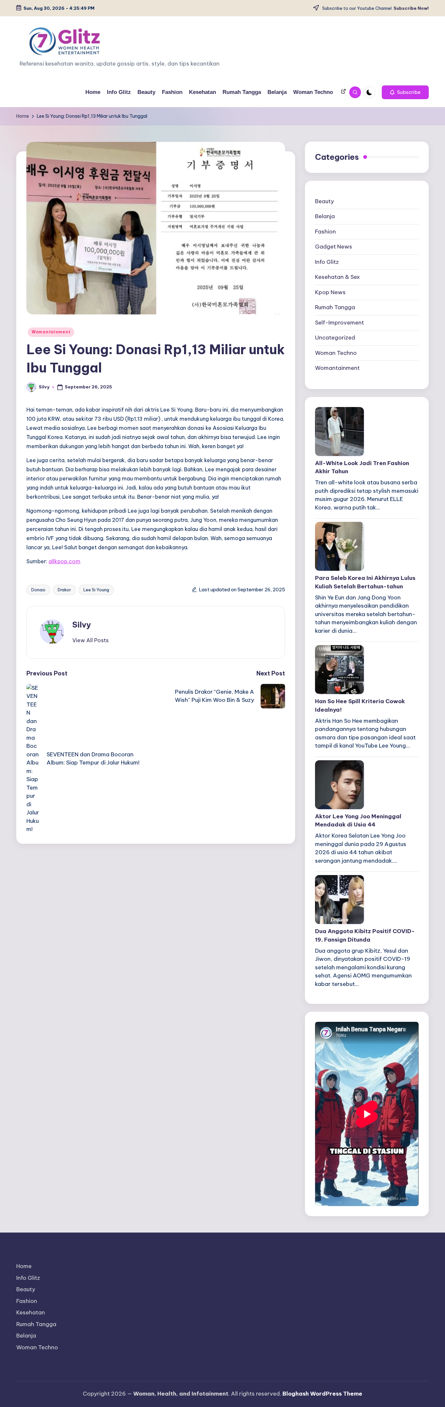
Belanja (325, 216)
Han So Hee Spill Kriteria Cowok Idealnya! (360, 705)
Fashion (325, 231)
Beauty (324, 201)
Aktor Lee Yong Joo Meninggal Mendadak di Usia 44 (358, 820)
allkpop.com (64, 561)
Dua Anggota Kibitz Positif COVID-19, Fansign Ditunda (365, 935)
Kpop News (330, 292)
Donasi (38, 589)
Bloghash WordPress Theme (322, 1393)
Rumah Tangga (335, 307)
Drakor (64, 589)
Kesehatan (30, 1312)
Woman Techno (336, 352)
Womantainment (51, 331)
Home (24, 1266)
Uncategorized (335, 337)
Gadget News (333, 246)
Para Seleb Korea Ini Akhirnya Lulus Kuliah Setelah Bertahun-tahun (365, 582)
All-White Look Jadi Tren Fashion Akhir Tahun (362, 467)
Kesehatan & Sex (337, 276)
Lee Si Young (96, 589)
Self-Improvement (339, 322)
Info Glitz (327, 261)
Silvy (81, 624)
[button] (405, 92)
